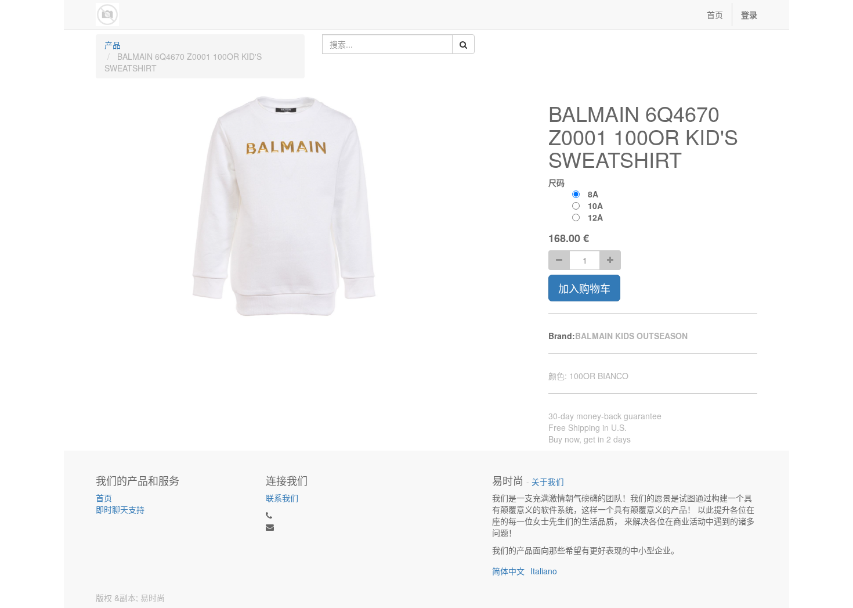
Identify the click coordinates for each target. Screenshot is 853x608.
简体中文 (508, 571)
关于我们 (548, 481)
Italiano (543, 571)
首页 (104, 497)
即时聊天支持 (120, 509)
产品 (112, 45)
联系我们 (282, 497)
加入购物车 (584, 288)
